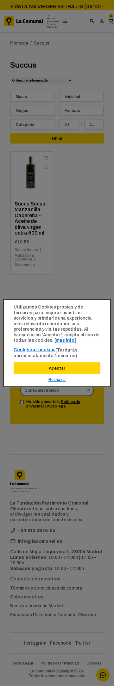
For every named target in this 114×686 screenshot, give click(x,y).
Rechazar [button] (57, 380)
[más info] (65, 340)
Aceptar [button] (57, 368)
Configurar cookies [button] (34, 349)
